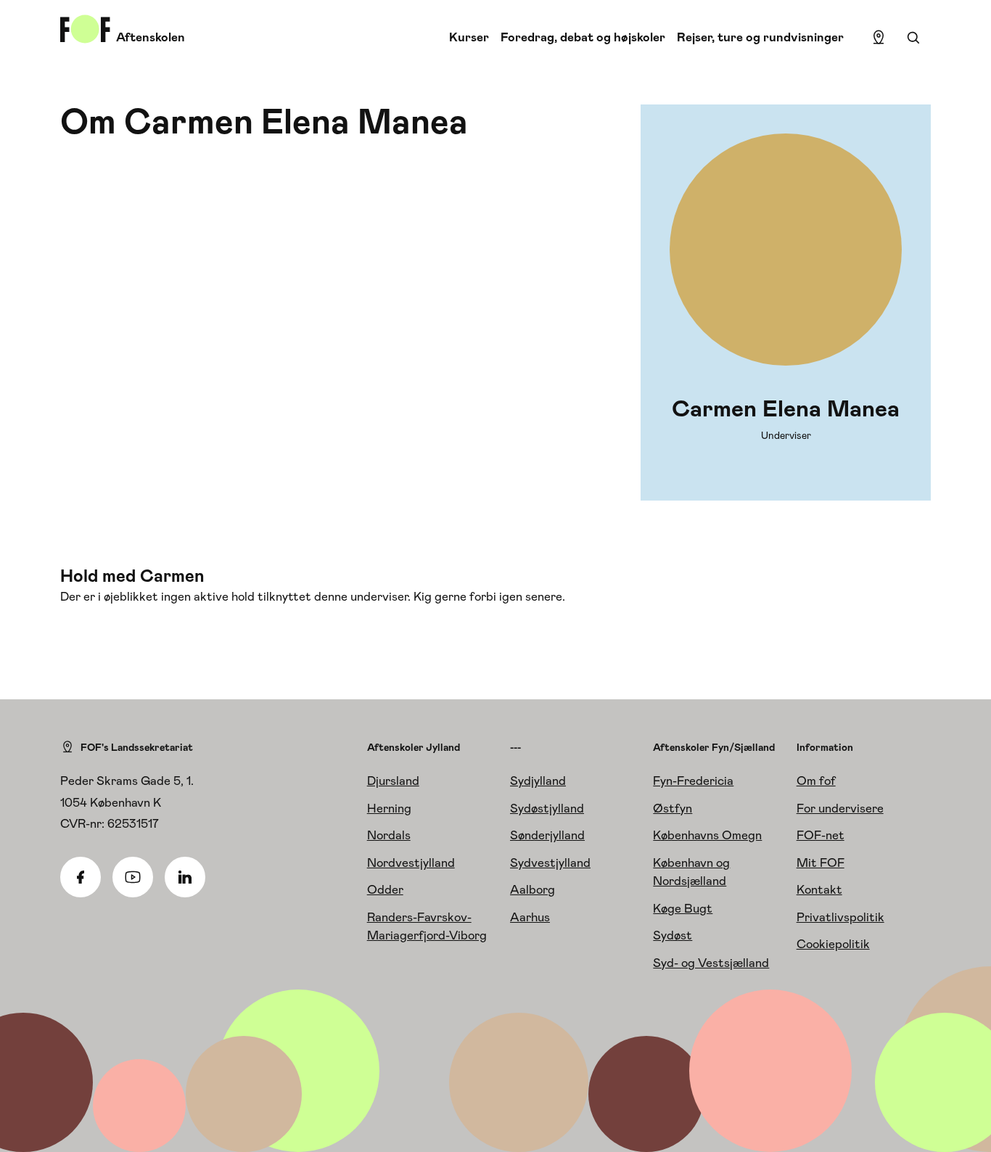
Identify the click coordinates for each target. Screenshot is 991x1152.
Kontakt (819, 889)
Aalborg (532, 889)
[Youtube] (132, 877)
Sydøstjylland (547, 808)
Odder (385, 889)
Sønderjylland (547, 835)
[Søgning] (913, 37)
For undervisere (840, 808)
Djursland (393, 781)
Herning (389, 808)
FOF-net (820, 835)
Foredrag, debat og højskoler (583, 37)
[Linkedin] (185, 877)
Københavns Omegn (707, 835)
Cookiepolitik (833, 944)
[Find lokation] (878, 37)
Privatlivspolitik (840, 917)
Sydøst (672, 935)
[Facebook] (80, 877)
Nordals (389, 835)
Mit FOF (820, 863)
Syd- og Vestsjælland (711, 963)
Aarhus (530, 917)
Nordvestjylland (411, 863)
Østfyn (672, 808)
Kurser (469, 37)
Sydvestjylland (550, 863)
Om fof (816, 781)
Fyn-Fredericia (693, 781)
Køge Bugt (682, 908)
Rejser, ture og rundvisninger (760, 37)
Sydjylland (538, 781)
